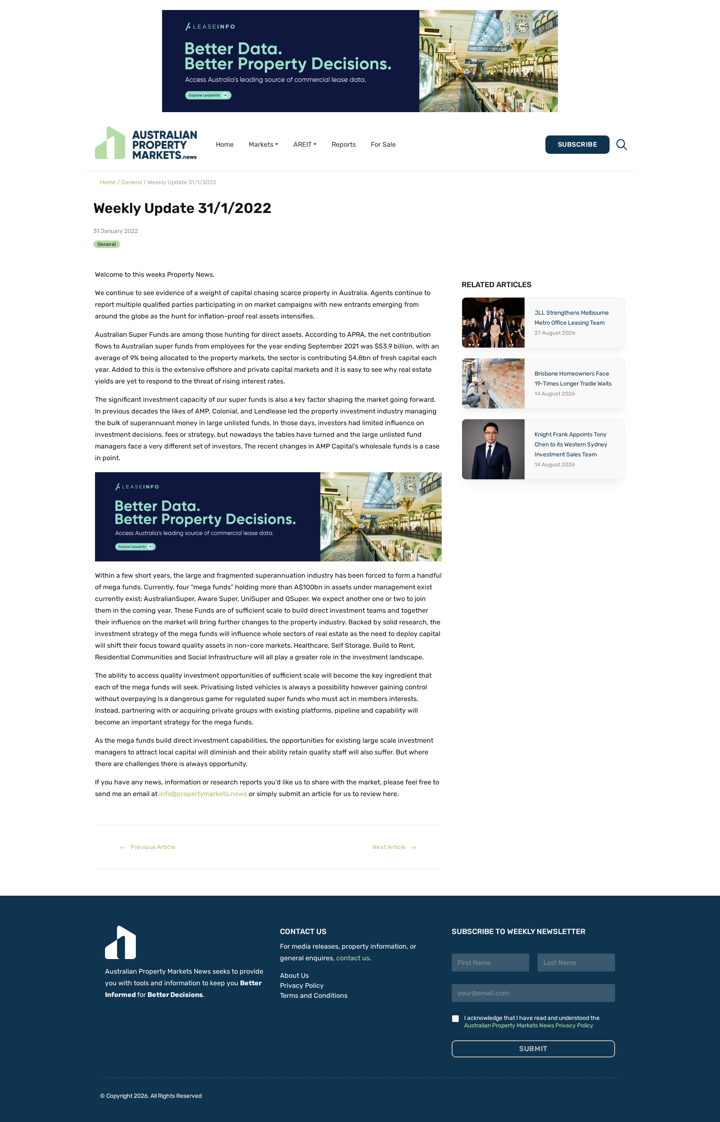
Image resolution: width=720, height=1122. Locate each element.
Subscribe (577, 144)
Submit (533, 1048)
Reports (344, 144)
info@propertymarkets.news (203, 794)
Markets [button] (261, 144)
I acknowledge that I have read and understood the (532, 1021)
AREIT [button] (302, 144)
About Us (294, 975)
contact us (353, 958)
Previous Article (151, 847)
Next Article (391, 847)
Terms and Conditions (314, 995)
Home (225, 144)
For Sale (383, 144)
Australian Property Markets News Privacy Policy (528, 1025)
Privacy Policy (302, 985)
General (131, 182)
